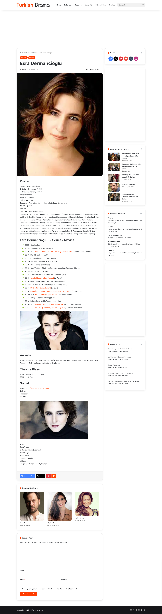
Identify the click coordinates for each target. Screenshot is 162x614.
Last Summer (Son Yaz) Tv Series (119, 357)
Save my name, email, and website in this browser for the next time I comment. (49, 589)
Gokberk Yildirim (128, 184)
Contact (112, 5)
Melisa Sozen (52, 523)
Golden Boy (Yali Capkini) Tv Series (120, 349)
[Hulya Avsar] (87, 504)
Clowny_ (111, 250)
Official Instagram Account (39, 388)
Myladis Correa (114, 242)
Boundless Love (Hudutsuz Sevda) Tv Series (130, 196)
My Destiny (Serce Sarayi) (40, 288)
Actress (35, 53)
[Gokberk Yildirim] (114, 187)
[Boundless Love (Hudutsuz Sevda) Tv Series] (114, 197)
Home (59, 5)
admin (24, 69)
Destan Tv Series (114, 365)
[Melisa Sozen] (59, 506)
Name (22, 570)
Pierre (110, 227)
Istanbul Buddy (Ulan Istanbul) (42, 278)
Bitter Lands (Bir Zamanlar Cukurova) (49, 304)
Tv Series (67, 5)
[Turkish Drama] (33, 5)
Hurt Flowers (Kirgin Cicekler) (46, 294)
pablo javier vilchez (115, 235)
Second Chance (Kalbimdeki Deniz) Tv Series (123, 381)
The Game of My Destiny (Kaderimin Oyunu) (47, 308)
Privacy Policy (101, 5)
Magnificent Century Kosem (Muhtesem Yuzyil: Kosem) (51, 291)
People (77, 5)
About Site (88, 5)
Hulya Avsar (79, 518)
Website (64, 579)
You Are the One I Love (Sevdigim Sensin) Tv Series (130, 156)
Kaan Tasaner (25, 523)
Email (22, 579)
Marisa (110, 218)
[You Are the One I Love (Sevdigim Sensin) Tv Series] (114, 157)
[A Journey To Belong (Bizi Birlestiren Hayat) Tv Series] (114, 167)
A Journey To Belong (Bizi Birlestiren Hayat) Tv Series (131, 166)
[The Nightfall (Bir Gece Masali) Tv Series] (114, 178)
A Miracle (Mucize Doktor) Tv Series (120, 373)
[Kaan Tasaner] (32, 506)
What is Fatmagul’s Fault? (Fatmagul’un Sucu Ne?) (54, 252)
